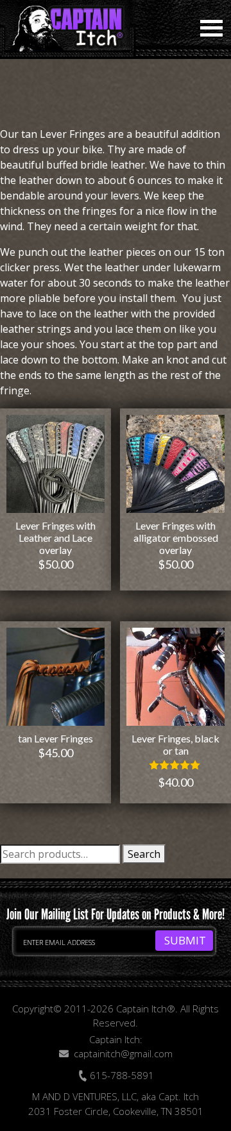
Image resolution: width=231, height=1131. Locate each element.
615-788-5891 (120, 1075)
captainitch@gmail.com (123, 1053)
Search (144, 854)
